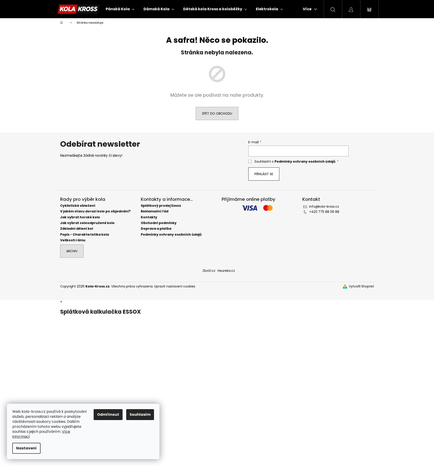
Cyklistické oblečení (77, 205)
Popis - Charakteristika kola (84, 234)
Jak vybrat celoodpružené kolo (87, 223)
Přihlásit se (263, 174)
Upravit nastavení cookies (174, 286)
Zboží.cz (209, 270)
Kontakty (149, 217)
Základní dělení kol (76, 228)
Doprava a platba (156, 228)
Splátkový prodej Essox (161, 205)
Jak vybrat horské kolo (80, 217)
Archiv (71, 251)
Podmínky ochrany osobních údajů (305, 161)
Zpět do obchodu (217, 113)
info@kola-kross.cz (324, 206)
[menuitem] (120, 9)
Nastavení (26, 448)
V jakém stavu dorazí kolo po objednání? (95, 211)
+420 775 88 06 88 (324, 211)
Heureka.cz (226, 270)
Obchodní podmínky (159, 223)
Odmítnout (108, 414)
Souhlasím (140, 414)
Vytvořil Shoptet (361, 286)
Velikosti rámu (72, 240)
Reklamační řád (154, 211)
